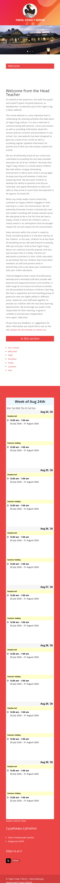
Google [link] (12, 432)
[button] (33, 23)
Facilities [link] (12, 359)
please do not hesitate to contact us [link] (28, 329)
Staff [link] (10, 355)
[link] (8, 860)
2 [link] (30, 51)
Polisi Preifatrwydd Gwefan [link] (21, 837)
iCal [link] (11, 426)
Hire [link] (10, 370)
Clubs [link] (11, 362)
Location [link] (12, 366)
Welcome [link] (12, 351)
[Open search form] (27, 23)
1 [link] (27, 51)
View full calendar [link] (44, 437)
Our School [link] (13, 347)
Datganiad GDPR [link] (16, 841)
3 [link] (32, 51)
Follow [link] (15, 860)
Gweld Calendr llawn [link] (16, 820)
